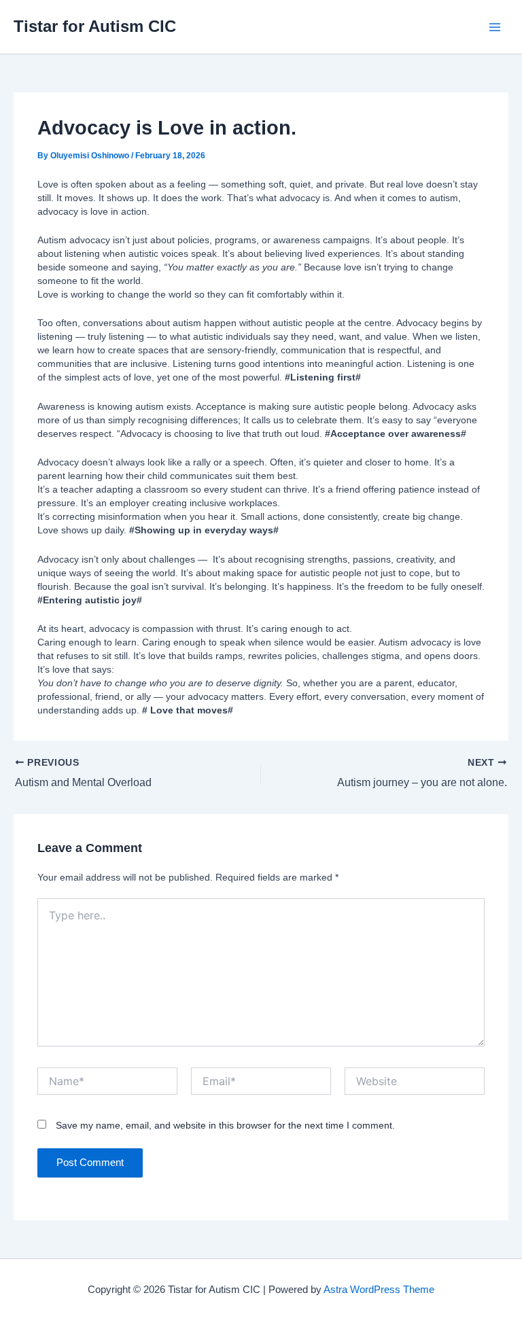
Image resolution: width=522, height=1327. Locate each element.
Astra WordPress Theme (379, 1289)
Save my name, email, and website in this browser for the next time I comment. (225, 1125)
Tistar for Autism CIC (95, 26)
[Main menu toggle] (494, 27)
